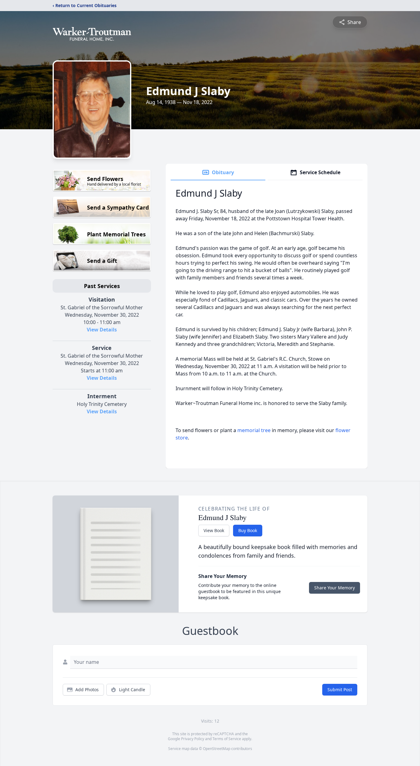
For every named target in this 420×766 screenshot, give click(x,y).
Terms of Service (226, 738)
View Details (102, 329)
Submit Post (339, 689)
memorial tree (254, 430)
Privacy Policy (192, 738)
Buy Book (247, 530)
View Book (214, 530)
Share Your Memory (334, 588)
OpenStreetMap (216, 748)
